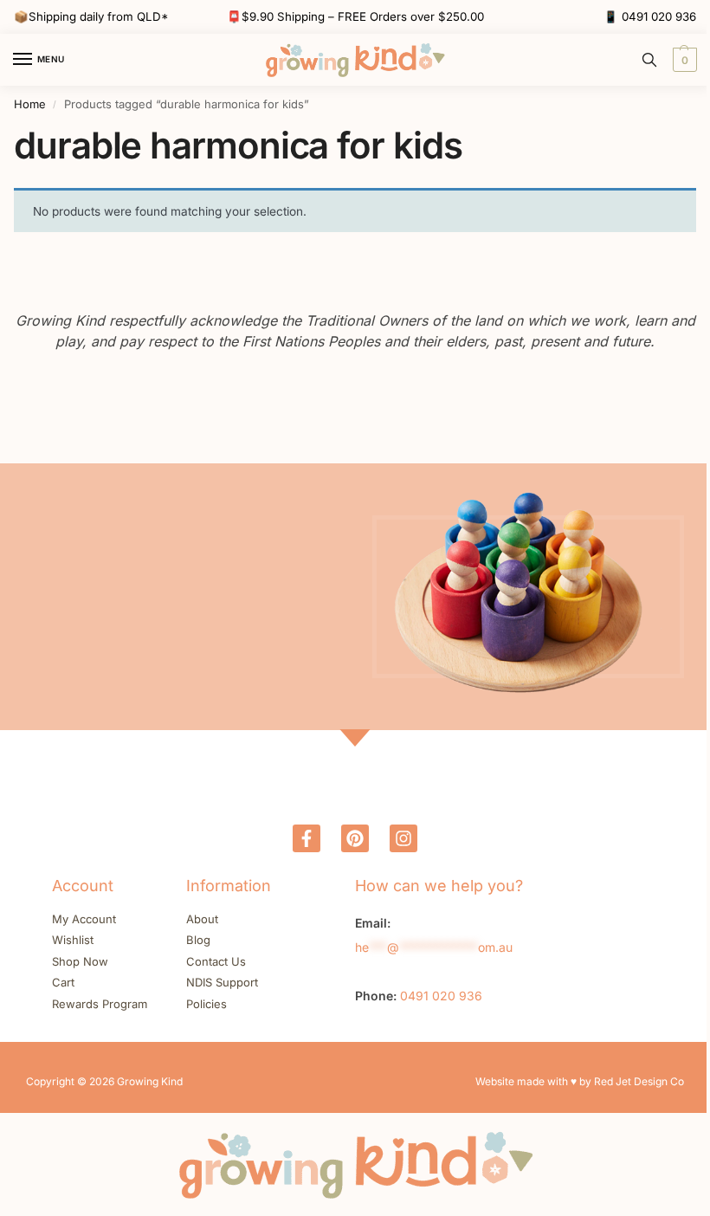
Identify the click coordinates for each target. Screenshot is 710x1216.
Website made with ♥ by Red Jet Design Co (579, 1081)
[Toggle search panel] (649, 60)
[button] (682, 60)
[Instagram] (403, 838)
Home (30, 104)
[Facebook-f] (306, 838)
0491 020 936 (659, 16)
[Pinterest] (355, 838)
